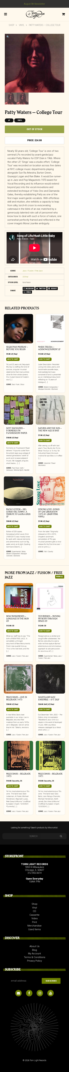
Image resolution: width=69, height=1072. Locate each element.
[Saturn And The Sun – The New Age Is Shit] (50, 410)
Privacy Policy (34, 960)
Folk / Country (48, 551)
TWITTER (42, 288)
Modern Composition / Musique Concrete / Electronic (48, 388)
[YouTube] (50, 993)
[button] (7, 36)
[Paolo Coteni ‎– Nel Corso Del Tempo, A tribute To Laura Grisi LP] (18, 491)
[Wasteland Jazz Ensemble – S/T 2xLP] (50, 679)
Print (34, 922)
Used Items (34, 929)
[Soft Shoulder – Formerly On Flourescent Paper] (18, 410)
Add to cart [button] (12, 359)
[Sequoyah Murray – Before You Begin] (18, 328)
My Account (34, 953)
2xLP (45, 704)
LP (9, 120)
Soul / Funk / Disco (18, 384)
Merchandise (34, 925)
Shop (11, 25)
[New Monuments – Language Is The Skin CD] (18, 597)
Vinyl (21, 25)
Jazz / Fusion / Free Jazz (33, 271)
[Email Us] (18, 993)
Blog (34, 950)
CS (21, 781)
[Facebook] (29, 993)
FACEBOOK (29, 288)
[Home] (34, 14)
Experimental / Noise (18, 551)
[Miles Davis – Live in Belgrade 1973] (18, 679)
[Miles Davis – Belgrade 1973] (18, 755)
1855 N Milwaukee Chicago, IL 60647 (34, 868)
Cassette (15, 781)
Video (34, 918)
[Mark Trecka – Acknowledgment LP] (50, 328)
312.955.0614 (34, 872)
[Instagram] (40, 993)
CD (13, 626)
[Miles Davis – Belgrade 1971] (50, 755)
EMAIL (28, 292)
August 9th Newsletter (34, 3)
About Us (34, 946)
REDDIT (54, 288)
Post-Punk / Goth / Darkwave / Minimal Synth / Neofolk (17, 469)
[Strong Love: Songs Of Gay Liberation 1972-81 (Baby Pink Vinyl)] (50, 491)
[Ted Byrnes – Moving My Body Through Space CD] (50, 597)
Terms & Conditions (34, 957)
